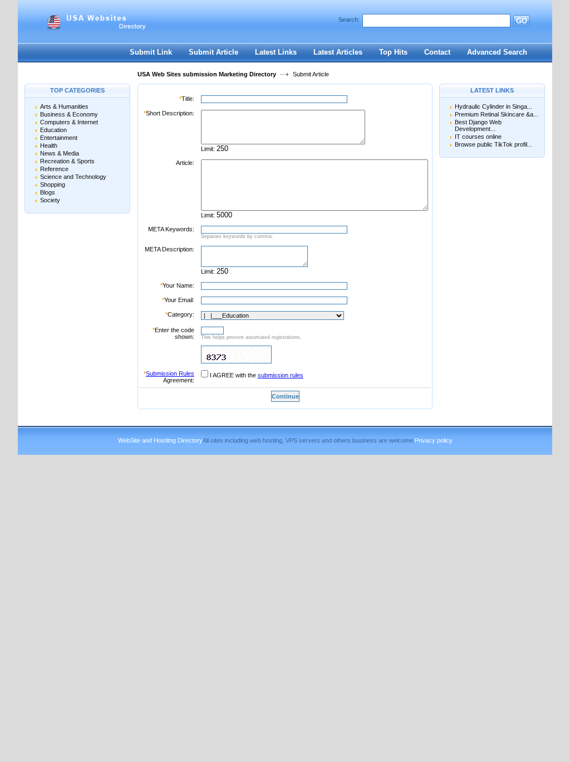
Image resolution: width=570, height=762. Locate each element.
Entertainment (58, 137)
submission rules (280, 375)
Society (50, 200)
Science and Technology (73, 176)
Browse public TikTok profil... (493, 144)
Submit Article (213, 52)
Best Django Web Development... (478, 125)
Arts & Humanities (64, 106)
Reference (54, 169)
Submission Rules (170, 373)
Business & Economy (69, 114)
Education (53, 130)
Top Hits (393, 52)
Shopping (52, 184)
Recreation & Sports (67, 161)
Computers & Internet (69, 122)
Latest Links (276, 52)
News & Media (59, 153)
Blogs (47, 192)
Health (48, 145)
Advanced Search (497, 52)
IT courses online (478, 136)
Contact (437, 52)
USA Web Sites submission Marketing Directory (206, 74)
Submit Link (151, 52)
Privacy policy (434, 440)
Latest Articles (337, 52)
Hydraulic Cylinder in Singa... (493, 106)
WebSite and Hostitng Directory (160, 440)
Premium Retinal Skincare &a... (496, 114)
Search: (349, 19)
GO (521, 21)
